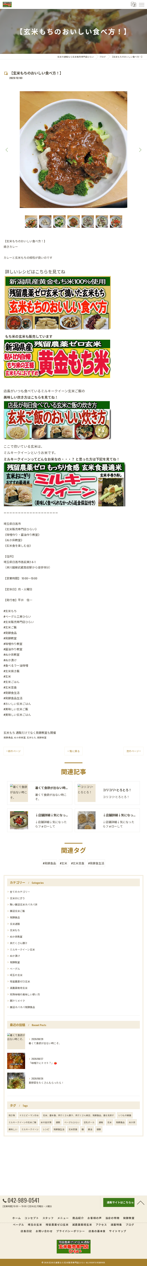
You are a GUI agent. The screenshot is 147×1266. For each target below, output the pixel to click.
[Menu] (141, 4)
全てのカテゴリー (20, 891)
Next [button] (139, 149)
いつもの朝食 (124, 1115)
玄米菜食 (73, 1129)
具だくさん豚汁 (18, 943)
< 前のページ (13, 751)
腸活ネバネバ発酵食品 (22, 1007)
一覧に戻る (73, 751)
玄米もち (9, 732)
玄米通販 (15, 924)
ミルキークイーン (30, 1129)
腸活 (90, 1129)
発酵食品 (8, 737)
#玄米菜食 (77, 863)
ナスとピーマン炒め (29, 1115)
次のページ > (133, 751)
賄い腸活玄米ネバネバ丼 (23, 904)
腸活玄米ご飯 (17, 911)
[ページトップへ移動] (140, 1202)
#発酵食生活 (96, 863)
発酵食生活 (59, 1129)
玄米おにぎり (17, 898)
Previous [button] (7, 149)
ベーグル (15, 968)
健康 (99, 1129)
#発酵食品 (49, 863)
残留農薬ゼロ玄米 (20, 981)
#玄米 (63, 863)
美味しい (13, 1129)
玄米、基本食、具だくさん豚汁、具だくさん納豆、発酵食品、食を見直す (78, 1115)
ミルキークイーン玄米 (22, 949)
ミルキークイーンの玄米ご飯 (22, 1122)
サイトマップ (117, 1231)
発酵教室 (41, 737)
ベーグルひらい (71, 1122)
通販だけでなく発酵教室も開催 (36, 732)
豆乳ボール (89, 1122)
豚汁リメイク (17, 1000)
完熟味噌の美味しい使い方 (25, 994)
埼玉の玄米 (16, 975)
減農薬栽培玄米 (18, 988)
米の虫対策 (46, 1122)
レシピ (46, 1129)
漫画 (58, 1122)
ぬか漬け (15, 956)
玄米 (109, 1122)
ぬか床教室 (20, 737)
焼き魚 (12, 1115)
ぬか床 (132, 1122)
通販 (101, 1122)
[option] (73, 150)
